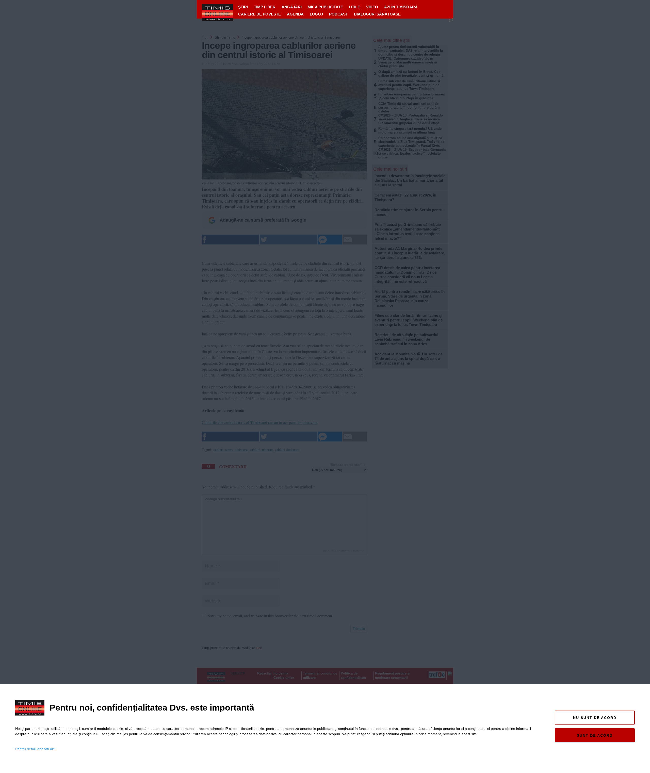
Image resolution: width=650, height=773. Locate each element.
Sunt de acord (595, 735)
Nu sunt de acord (594, 718)
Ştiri (243, 7)
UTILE (354, 7)
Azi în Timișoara (401, 7)
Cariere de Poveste (259, 14)
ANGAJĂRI (292, 7)
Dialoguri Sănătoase (377, 14)
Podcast (338, 14)
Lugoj (316, 14)
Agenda (295, 14)
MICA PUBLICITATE (325, 7)
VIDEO (372, 7)
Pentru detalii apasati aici (35, 749)
